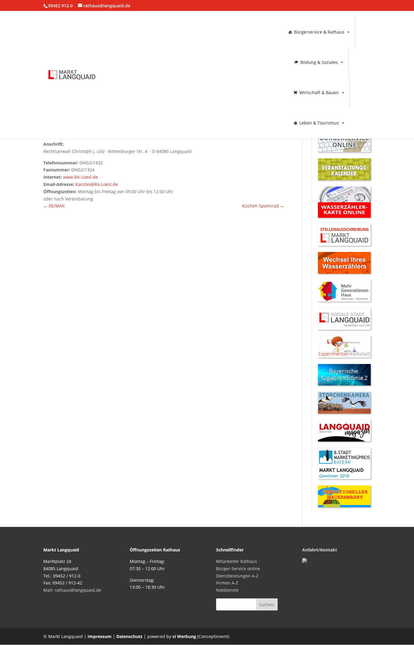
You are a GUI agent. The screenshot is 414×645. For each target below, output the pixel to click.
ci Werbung (184, 636)
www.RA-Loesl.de (80, 177)
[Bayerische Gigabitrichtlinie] (344, 384)
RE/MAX (54, 206)
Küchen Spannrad (263, 206)
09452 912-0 (60, 5)
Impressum (100, 636)
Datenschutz (129, 636)
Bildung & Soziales (319, 62)
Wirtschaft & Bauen (319, 92)
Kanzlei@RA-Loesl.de (96, 184)
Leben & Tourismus (319, 123)
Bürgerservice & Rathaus (319, 32)
